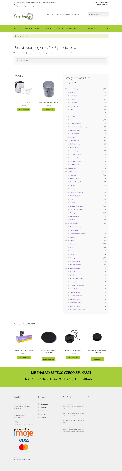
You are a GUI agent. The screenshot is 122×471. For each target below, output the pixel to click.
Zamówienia (66, 14)
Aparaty (15, 28)
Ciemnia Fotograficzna (77, 182)
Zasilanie (73, 137)
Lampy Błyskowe (73, 223)
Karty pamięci (74, 113)
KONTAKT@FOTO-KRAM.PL (77, 379)
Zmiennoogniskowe (76, 265)
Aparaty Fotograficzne (75, 140)
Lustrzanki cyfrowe (76, 209)
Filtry (71, 247)
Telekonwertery (75, 261)
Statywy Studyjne (75, 299)
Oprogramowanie (75, 123)
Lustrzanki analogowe (77, 206)
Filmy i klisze (74, 106)
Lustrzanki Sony (75, 165)
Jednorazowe (74, 147)
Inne (71, 109)
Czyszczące (73, 96)
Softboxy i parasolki (76, 296)
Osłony (72, 254)
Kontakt (80, 14)
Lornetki (72, 202)
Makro (72, 120)
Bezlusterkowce (75, 144)
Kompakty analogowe (77, 192)
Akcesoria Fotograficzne (75, 89)
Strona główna (20, 36)
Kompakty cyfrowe (76, 151)
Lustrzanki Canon (75, 154)
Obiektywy (57, 28)
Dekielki (72, 99)
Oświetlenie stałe (75, 292)
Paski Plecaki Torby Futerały (78, 127)
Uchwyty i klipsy (75, 306)
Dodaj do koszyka (24, 109)
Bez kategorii (72, 168)
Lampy (46, 28)
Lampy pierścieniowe (76, 282)
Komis (37, 28)
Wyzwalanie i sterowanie (77, 309)
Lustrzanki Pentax (75, 161)
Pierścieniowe (74, 230)
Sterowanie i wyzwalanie (77, 233)
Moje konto (50, 14)
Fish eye (72, 251)
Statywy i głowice (75, 130)
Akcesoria (27, 28)
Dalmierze (73, 185)
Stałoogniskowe (75, 258)
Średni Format (74, 216)
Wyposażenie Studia (72, 28)
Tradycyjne (73, 237)
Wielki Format (74, 220)
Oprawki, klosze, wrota (77, 285)
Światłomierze (74, 133)
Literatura (73, 116)
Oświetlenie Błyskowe (76, 289)
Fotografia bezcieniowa (77, 278)
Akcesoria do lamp (75, 227)
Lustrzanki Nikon (75, 158)
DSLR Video (73, 102)
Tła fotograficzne (75, 302)
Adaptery (73, 92)
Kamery (72, 189)
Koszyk (74, 14)
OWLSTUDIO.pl (26, 459)
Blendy (72, 275)
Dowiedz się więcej (48, 359)
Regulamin (58, 14)
